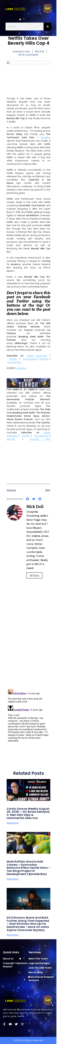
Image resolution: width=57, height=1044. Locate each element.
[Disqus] (28, 641)
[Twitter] (16, 1024)
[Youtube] (10, 1024)
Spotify (13, 359)
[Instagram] (22, 1024)
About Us (8, 958)
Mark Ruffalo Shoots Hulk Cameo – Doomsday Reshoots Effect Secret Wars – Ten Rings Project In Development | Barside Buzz (28, 868)
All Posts (34, 575)
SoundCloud (30, 359)
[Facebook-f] (4, 1024)
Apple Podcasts (37, 355)
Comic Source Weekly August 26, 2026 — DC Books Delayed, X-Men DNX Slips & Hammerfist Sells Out (28, 813)
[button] (28, 13)
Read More (13, 823)
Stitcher (44, 359)
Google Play (14, 362)
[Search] (47, 26)
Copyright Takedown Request (15, 965)
